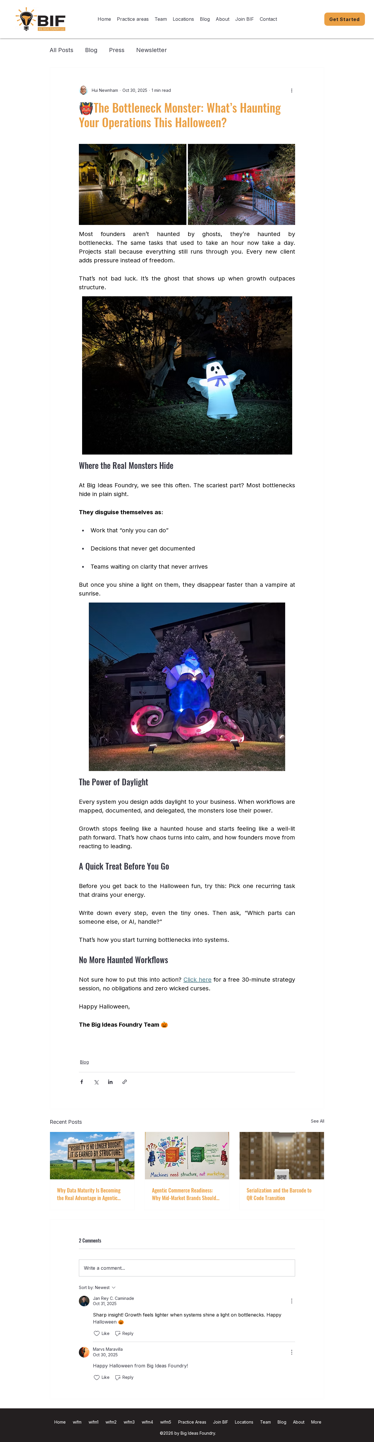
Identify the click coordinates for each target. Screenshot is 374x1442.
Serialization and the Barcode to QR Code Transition (279, 1194)
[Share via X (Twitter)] (96, 1082)
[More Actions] (291, 1301)
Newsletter (151, 50)
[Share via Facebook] (81, 1082)
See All (317, 1121)
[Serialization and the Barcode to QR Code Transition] (282, 1155)
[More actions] (291, 90)
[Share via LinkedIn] (110, 1082)
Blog (91, 50)
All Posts (61, 50)
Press (116, 50)
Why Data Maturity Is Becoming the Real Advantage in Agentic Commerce (88, 1194)
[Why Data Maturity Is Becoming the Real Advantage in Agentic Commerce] (92, 1155)
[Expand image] (132, 184)
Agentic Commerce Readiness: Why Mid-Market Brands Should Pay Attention (184, 1194)
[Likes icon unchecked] (97, 1333)
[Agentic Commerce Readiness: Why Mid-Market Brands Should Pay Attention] (187, 1155)
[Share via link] (124, 1082)
